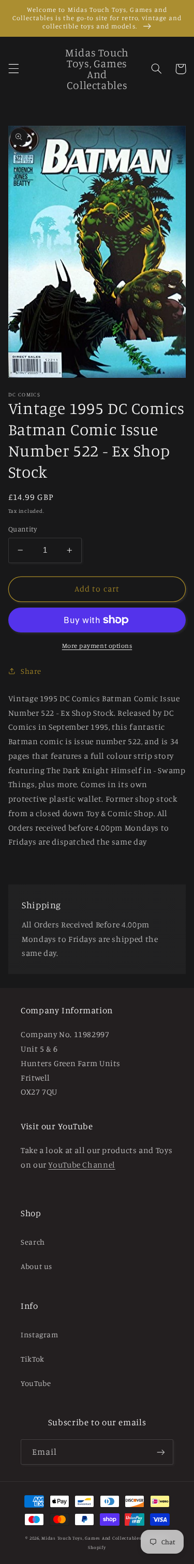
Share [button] (31, 671)
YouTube (36, 1383)
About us (36, 1266)
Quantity (22, 529)
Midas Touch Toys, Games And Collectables (91, 1538)
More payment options (97, 646)
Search (33, 1241)
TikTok (32, 1358)
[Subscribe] (161, 1452)
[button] (13, 69)
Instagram (39, 1334)
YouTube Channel (81, 1165)
